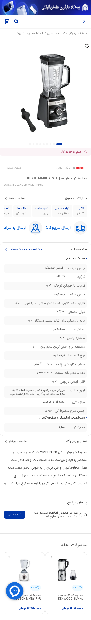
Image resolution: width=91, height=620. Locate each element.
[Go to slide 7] (37, 144)
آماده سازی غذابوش (27, 33)
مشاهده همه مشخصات (25, 249)
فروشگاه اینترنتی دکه (75, 33)
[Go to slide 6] (40, 144)
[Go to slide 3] (50, 144)
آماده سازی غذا (50, 33)
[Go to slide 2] (54, 144)
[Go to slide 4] (47, 144)
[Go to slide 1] (59, 144)
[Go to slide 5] (44, 144)
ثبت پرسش (14, 515)
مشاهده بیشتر (18, 441)
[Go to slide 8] (33, 144)
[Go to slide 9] (30, 144)
